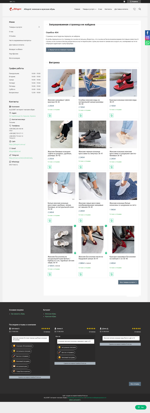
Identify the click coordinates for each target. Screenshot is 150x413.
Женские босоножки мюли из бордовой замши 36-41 (91, 258)
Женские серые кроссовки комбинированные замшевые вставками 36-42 (91, 205)
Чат (142, 407)
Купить (50, 115)
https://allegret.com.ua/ (17, 144)
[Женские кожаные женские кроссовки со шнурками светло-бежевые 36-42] (123, 134)
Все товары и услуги (127, 282)
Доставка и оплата (121, 9)
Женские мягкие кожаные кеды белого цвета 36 (119, 338)
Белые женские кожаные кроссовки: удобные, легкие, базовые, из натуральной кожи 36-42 (61, 206)
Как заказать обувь (18, 314)
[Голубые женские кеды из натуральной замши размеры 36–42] (92, 82)
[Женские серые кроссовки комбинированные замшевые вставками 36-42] (92, 186)
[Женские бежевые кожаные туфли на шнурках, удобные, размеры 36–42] (61, 134)
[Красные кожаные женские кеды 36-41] (123, 82)
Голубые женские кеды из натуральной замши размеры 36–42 (91, 102)
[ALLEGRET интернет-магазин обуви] (15, 9)
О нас (100, 9)
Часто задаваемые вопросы (20, 40)
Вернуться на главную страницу (61, 49)
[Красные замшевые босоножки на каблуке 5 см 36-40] (123, 239)
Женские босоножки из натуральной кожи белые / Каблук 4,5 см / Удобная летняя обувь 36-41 (61, 260)
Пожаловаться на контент (76, 397)
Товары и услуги (88, 9)
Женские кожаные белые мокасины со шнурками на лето (123, 204)
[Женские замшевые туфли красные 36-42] (61, 82)
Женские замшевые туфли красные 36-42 (59, 101)
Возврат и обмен (15, 49)
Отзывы (12, 36)
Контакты (108, 9)
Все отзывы (135, 384)
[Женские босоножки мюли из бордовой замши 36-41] (92, 239)
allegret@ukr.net (15, 151)
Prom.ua (85, 395)
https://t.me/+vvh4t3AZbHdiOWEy (21, 158)
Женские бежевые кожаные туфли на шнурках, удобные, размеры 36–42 (60, 153)
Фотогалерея (14, 58)
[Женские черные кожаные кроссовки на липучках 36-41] (92, 134)
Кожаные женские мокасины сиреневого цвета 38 (74, 341)
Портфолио (13, 54)
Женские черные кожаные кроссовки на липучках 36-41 (91, 152)
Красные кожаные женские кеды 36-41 (123, 101)
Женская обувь (50, 314)
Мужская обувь (50, 316)
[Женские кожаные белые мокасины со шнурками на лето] (123, 186)
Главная (77, 9)
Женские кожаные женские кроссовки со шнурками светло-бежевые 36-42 (123, 153)
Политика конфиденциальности (96, 397)
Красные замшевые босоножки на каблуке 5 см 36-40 (123, 258)
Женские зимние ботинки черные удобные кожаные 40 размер (30, 338)
